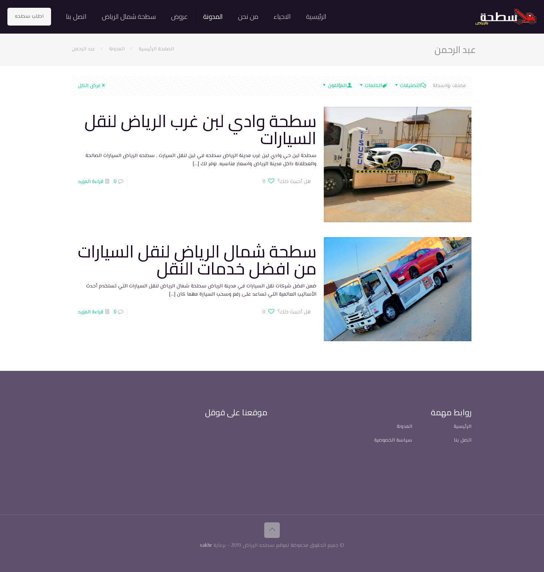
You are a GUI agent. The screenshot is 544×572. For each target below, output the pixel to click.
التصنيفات (410, 86)
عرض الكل (89, 86)
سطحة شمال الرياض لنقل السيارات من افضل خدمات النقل (197, 259)
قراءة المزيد (90, 182)
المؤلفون (337, 86)
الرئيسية (462, 427)
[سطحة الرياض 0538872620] (506, 16)
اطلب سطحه (29, 17)
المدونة (117, 49)
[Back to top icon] (272, 530)
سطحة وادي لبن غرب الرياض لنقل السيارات (200, 129)
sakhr (206, 546)
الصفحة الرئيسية (155, 49)
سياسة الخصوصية (393, 440)
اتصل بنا (462, 440)
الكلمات (373, 86)
